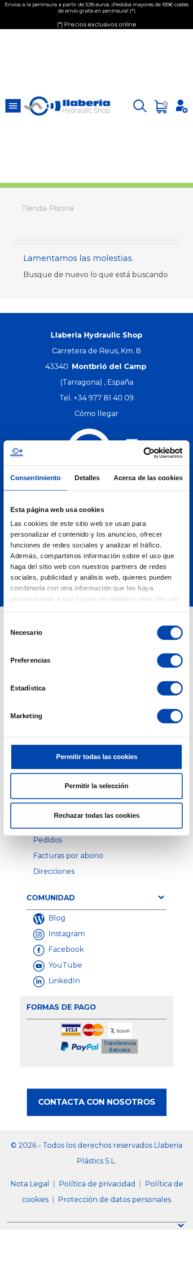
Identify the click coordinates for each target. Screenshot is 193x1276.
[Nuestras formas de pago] (100, 1039)
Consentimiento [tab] (35, 478)
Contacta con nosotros (96, 1102)
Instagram (66, 933)
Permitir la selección (96, 786)
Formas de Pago (61, 1007)
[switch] (170, 660)
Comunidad (50, 898)
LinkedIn (63, 981)
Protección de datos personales (114, 1199)
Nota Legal (30, 1184)
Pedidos (47, 840)
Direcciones (54, 871)
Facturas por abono (68, 855)
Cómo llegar (96, 413)
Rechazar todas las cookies (97, 815)
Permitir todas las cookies (96, 756)
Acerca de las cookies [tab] (148, 478)
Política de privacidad (98, 1184)
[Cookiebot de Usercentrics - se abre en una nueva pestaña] (143, 453)
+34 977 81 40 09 (104, 398)
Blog (56, 918)
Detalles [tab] (87, 478)
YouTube (64, 965)
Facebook (65, 949)
